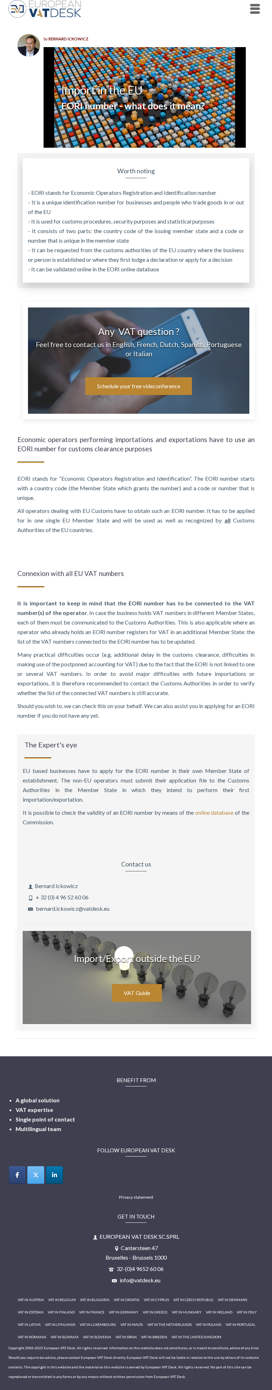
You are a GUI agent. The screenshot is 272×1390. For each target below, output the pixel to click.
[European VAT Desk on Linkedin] (54, 1175)
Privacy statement (136, 1197)
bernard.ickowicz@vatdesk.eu (72, 908)
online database (214, 812)
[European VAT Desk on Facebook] (17, 1175)
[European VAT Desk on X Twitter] (35, 1175)
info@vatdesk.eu (139, 1280)
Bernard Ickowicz (69, 38)
